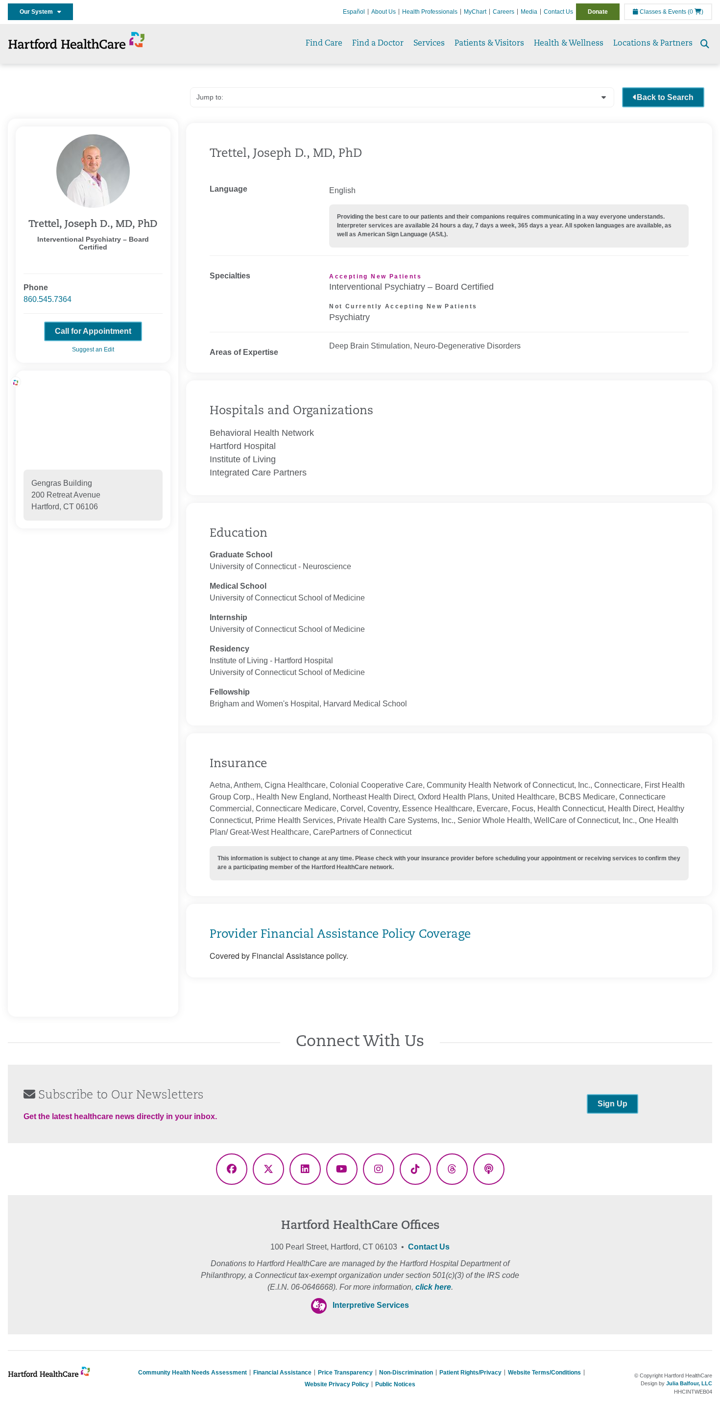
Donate (598, 11)
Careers (503, 11)
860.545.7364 (48, 299)
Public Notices (395, 1384)
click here (433, 1287)
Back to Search (665, 97)
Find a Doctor (378, 44)
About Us (383, 11)
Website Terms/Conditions (544, 1372)
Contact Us (558, 11)
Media (529, 11)
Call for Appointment (93, 331)
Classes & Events (662, 11)
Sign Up (612, 1104)
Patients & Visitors (489, 44)
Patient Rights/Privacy (470, 1372)
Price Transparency (345, 1372)
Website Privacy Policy (337, 1384)
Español (354, 11)
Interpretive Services (371, 1305)
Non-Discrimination (406, 1372)
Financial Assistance (282, 1372)
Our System (38, 11)
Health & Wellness (568, 44)
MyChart (475, 11)
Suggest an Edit (93, 349)
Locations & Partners (653, 44)
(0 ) (695, 11)
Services (429, 44)
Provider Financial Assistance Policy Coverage (340, 935)
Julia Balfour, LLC (689, 1383)
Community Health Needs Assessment (192, 1372)
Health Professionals (429, 11)
